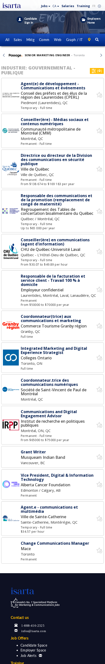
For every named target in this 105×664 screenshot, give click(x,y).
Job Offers (20, 638)
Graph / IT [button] (74, 40)
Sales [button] (18, 40)
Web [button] (57, 40)
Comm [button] (44, 40)
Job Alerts (28, 655)
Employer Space (33, 650)
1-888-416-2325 (32, 625)
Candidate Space (34, 645)
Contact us (20, 617)
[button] (46, 5)
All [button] (7, 40)
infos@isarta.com (33, 630)
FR (93, 6)
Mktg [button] (30, 40)
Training (83, 6)
